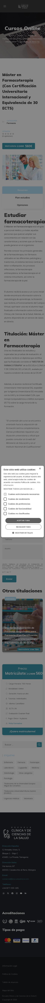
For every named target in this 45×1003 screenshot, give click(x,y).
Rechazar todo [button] (23, 527)
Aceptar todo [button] (23, 520)
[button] (22, 489)
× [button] (40, 469)
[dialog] (22, 501)
